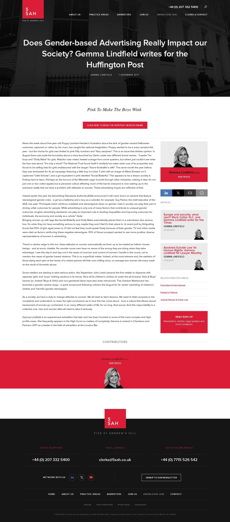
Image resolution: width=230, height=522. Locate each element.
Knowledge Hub (153, 494)
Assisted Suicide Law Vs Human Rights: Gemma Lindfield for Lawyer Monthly (183, 250)
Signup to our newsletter (161, 477)
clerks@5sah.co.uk (115, 459)
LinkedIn (166, 192)
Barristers (114, 494)
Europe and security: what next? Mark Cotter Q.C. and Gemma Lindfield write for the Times (184, 218)
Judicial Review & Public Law (174, 300)
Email (190, 192)
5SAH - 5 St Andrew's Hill (33, 10)
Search (205, 7)
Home (51, 494)
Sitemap (87, 504)
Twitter (81, 477)
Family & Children (168, 292)
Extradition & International (172, 285)
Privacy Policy (124, 504)
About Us (68, 494)
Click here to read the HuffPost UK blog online (115, 125)
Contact (176, 494)
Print (202, 192)
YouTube (91, 477)
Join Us (132, 494)
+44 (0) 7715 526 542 (179, 459)
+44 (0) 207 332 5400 (183, 7)
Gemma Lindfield (101, 75)
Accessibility (140, 504)
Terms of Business (104, 504)
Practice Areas (90, 494)
